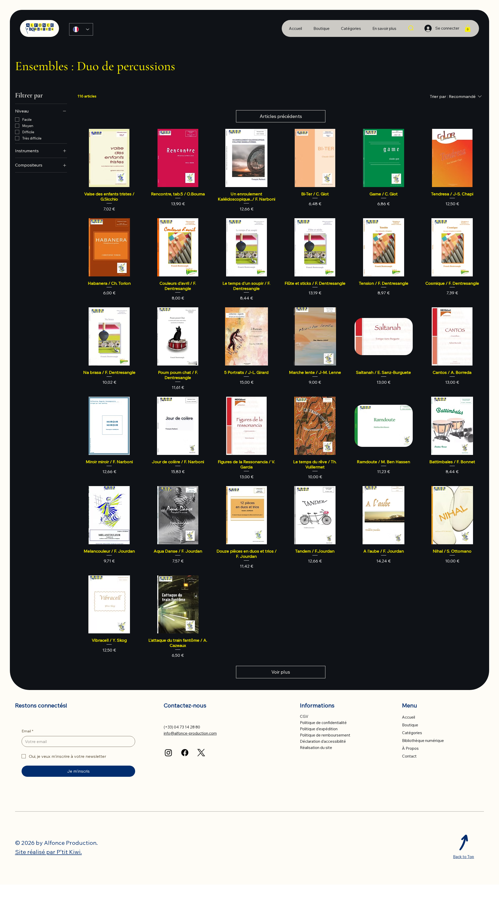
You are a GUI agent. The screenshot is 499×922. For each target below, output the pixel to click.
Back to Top (463, 856)
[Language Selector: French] (81, 29)
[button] (384, 28)
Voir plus (280, 672)
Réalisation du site (316, 747)
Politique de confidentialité (323, 722)
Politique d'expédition (319, 728)
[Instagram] (168, 752)
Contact (409, 756)
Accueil (408, 717)
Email (27, 731)
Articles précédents (281, 116)
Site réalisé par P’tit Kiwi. (48, 851)
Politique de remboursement (325, 735)
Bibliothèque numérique (423, 740)
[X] (201, 752)
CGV (304, 716)
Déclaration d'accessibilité (323, 741)
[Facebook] (184, 752)
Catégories (412, 732)
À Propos (410, 748)
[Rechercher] (411, 28)
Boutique (410, 724)
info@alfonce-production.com (190, 733)
